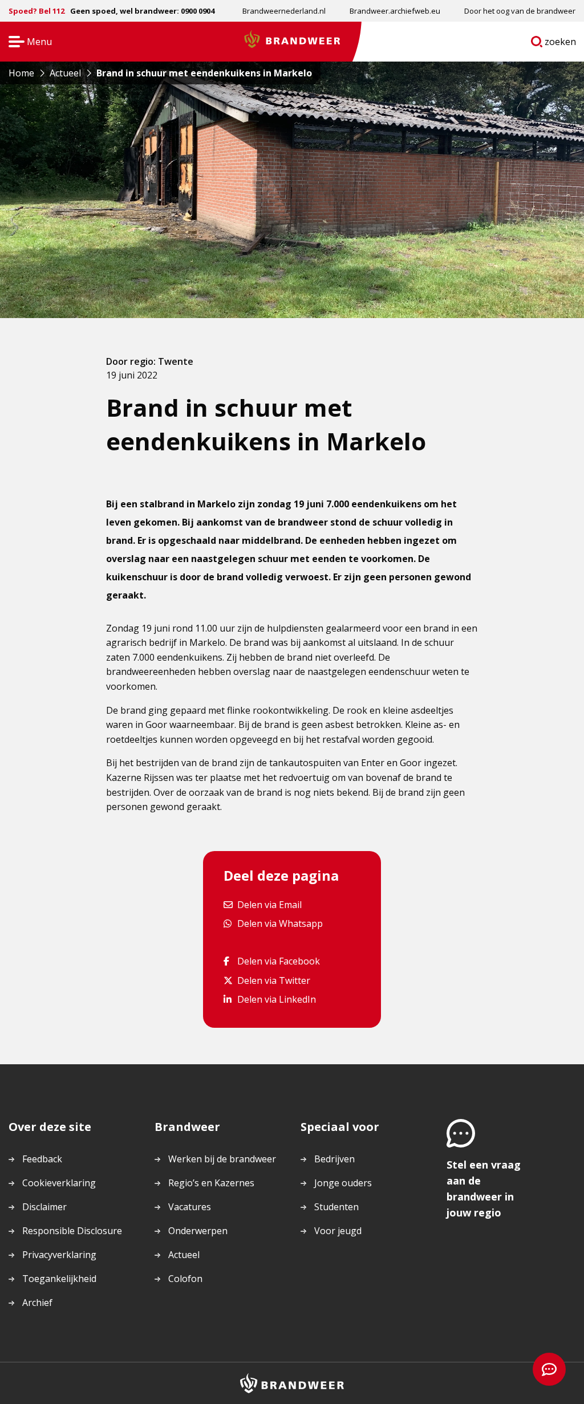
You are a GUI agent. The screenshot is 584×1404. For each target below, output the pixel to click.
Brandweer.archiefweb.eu (395, 11)
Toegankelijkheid (59, 1278)
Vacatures (189, 1206)
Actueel (184, 1254)
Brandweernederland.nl (284, 11)
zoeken (560, 44)
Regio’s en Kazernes (211, 1183)
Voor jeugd (338, 1230)
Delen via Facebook (278, 960)
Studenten (336, 1206)
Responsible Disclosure (72, 1230)
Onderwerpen (198, 1230)
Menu (26, 42)
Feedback (42, 1159)
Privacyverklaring (59, 1254)
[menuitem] (284, 11)
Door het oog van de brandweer (519, 11)
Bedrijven (334, 1159)
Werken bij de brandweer (222, 1159)
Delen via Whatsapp (280, 923)
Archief (37, 1302)
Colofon (185, 1278)
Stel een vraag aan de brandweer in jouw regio (484, 1188)
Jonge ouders (343, 1183)
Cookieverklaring (59, 1183)
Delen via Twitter (273, 980)
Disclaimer (44, 1206)
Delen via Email (269, 904)
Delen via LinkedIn (276, 999)
